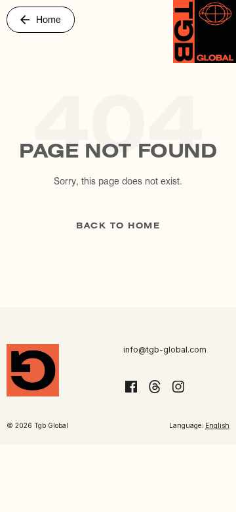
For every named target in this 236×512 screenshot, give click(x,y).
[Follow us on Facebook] (131, 387)
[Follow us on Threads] (155, 387)
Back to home (118, 226)
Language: (199, 425)
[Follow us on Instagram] (178, 387)
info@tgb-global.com (164, 349)
